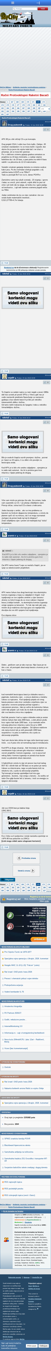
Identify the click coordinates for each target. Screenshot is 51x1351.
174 (2, 105)
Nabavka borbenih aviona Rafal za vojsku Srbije (24, 1088)
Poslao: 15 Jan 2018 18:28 (34, 125)
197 (28, 111)
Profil (6, 263)
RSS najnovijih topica (13, 1182)
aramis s (12, 535)
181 (39, 105)
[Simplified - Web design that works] (38, 1309)
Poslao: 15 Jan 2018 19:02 (21, 274)
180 (34, 105)
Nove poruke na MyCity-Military (16, 947)
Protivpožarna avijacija (13, 985)
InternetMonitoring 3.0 (13, 1026)
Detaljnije (28, 1222)
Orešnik (7, 1067)
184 (7, 108)
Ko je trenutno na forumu (13, 1211)
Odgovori (9, 880)
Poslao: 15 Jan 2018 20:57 (21, 578)
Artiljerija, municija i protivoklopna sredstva (29, 87)
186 (18, 108)
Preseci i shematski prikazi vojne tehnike (21, 978)
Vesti (30, 1286)
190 (39, 108)
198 (34, 111)
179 (28, 105)
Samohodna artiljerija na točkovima (18, 1152)
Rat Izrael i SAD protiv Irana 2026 (18, 972)
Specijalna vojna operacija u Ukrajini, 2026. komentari (26, 959)
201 (2, 114)
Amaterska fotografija (13, 1006)
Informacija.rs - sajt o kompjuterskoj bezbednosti (24, 1033)
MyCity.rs (36, 1286)
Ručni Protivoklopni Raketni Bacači (21, 90)
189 (34, 108)
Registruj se (9, 268)
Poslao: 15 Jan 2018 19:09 (26, 378)
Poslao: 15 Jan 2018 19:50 (34, 486)
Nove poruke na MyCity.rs (13, 1001)
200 (34, 890)
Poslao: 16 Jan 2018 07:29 (21, 680)
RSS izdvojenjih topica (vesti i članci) (19, 1195)
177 (18, 105)
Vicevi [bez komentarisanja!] (16, 1048)
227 (7, 114)
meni (13, 3)
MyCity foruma (8, 1336)
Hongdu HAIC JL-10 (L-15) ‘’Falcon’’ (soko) (21, 965)
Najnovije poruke (14, 1277)
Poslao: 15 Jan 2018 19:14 (21, 418)
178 (23, 105)
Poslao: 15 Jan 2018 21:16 (28, 650)
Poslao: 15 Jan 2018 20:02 (28, 536)
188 (28, 108)
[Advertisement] (25, 57)
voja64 (11, 378)
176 (13, 105)
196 (23, 111)
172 (38, 102)
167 (12, 102)
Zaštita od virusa (34, 1288)
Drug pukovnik (15, 125)
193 (7, 111)
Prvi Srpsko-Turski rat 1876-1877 (17, 952)
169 (22, 102)
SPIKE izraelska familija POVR (17, 1139)
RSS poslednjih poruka (13, 1189)
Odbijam (43, 1346)
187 (23, 108)
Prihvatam (31, 1346)
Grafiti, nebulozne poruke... (15, 1020)
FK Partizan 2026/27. (13, 1013)
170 (27, 102)
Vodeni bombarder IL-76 (14, 992)
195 (18, 111)
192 (2, 111)
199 (39, 111)
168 (17, 102)
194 (13, 111)
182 (44, 105)
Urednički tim (37, 1277)
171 (33, 102)
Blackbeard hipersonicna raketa (17, 1145)
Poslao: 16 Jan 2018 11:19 (26, 794)
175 (7, 105)
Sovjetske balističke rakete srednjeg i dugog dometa (25, 1167)
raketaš (5, 273)
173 (43, 102)
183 (2, 108)
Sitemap (27, 1277)
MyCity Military (5, 87)
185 (13, 108)
